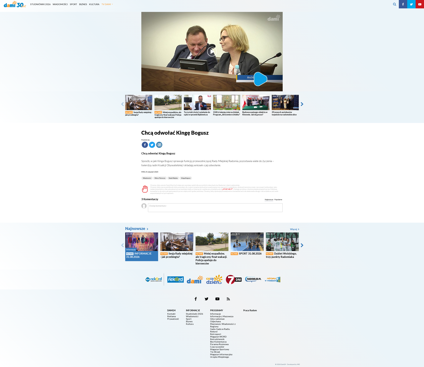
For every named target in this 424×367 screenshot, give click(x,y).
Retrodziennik (217, 339)
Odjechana (215, 321)
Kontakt (171, 314)
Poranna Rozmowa (219, 344)
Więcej (293, 229)
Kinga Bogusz (185, 178)
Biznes (83, 4)
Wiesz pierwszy (160, 178)
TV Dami (106, 4)
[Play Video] (212, 51)
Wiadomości (60, 4)
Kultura (94, 4)
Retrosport (215, 334)
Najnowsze (135, 228)
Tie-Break (215, 352)
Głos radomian (217, 319)
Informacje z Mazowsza (221, 316)
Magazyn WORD (218, 336)
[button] (302, 104)
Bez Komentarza (218, 341)
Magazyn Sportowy (219, 349)
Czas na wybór (217, 346)
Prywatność (173, 319)
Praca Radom (250, 310)
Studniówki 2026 (40, 4)
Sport (73, 4)
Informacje (215, 314)
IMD (298, 364)
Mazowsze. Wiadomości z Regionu (223, 325)
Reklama (171, 316)
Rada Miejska (173, 178)
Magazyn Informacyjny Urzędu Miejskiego (221, 355)
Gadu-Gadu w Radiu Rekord (220, 330)
